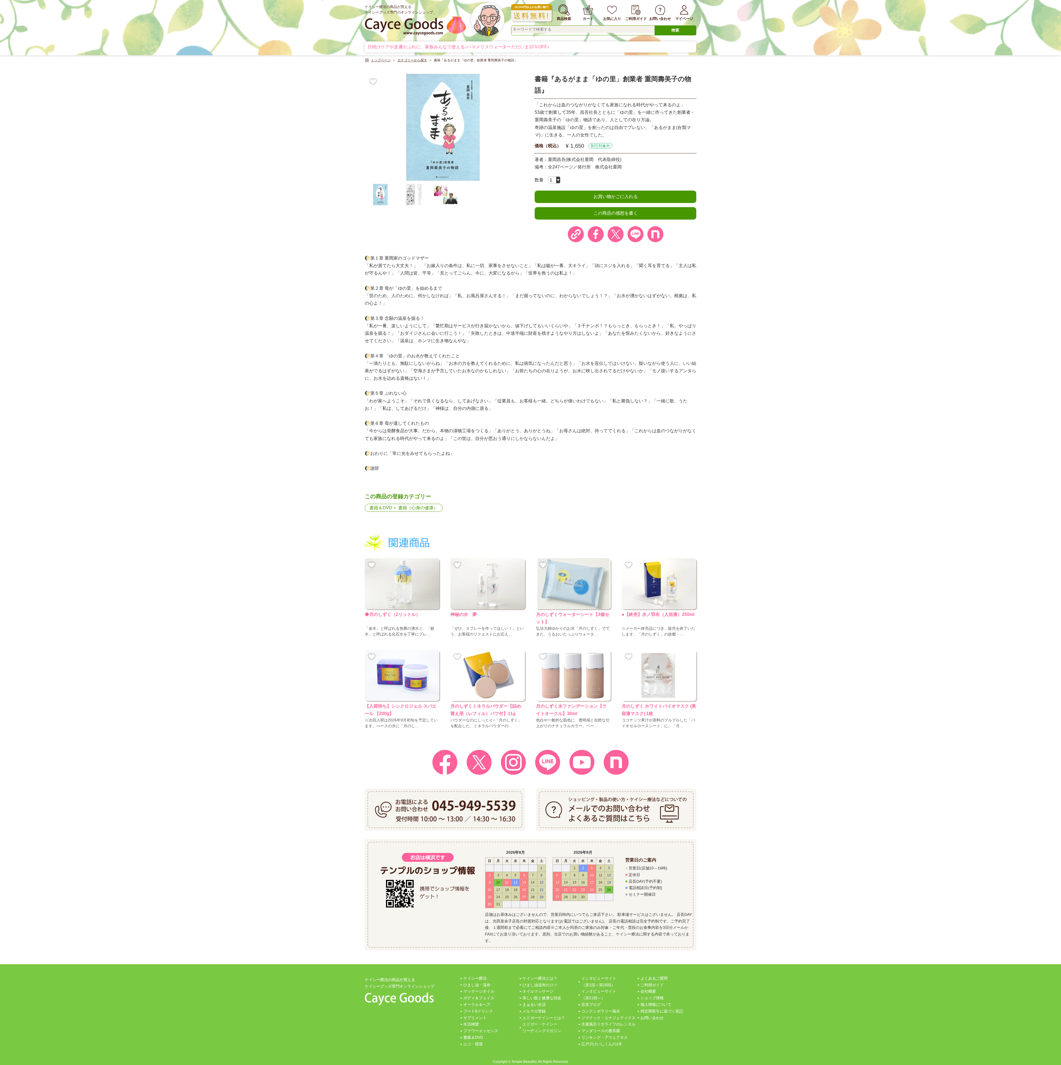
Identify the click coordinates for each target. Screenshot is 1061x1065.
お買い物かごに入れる (615, 196)
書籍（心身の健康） (418, 507)
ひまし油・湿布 (476, 985)
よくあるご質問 (654, 978)
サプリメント (475, 1018)
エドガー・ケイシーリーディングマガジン (541, 1027)
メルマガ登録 (534, 1011)
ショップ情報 (652, 998)
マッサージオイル (478, 991)
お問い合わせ (652, 1018)
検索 (675, 30)
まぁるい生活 (534, 1004)
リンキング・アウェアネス (604, 1037)
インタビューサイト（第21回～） (598, 994)
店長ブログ (591, 1004)
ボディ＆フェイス (478, 998)
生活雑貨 (471, 1024)
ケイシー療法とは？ (539, 978)
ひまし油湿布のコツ (539, 985)
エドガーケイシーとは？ (543, 1018)
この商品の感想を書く (615, 213)
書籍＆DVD (380, 507)
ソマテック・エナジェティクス (608, 1018)
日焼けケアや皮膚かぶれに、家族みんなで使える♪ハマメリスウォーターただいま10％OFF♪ (458, 46)
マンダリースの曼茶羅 (600, 1031)
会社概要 (648, 991)
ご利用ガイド (652, 985)
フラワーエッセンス (480, 1031)
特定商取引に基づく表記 (661, 1011)
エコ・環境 (473, 1044)
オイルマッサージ (537, 991)
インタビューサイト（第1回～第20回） (598, 981)
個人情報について (655, 1004)
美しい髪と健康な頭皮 (541, 998)
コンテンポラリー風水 (600, 1011)
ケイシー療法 (475, 978)
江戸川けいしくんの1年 (601, 1044)
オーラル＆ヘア (476, 1004)
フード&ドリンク (478, 1011)
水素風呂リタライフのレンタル (608, 1024)
